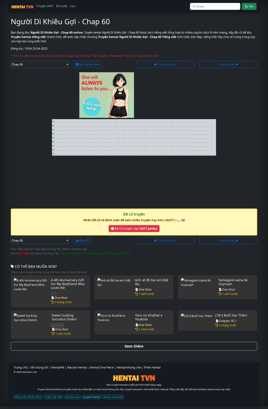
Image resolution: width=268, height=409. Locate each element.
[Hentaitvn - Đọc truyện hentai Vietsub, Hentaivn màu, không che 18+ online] (22, 6)
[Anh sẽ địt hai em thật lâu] (115, 287)
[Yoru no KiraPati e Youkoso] (115, 322)
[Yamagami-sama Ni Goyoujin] (198, 287)
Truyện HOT (44, 6)
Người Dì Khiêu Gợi (43, 21)
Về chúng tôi (39, 367)
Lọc (72, 6)
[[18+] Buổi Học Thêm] (196, 320)
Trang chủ (21, 367)
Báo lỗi (84, 240)
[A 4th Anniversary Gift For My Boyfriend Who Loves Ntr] (31, 291)
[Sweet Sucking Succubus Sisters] (31, 324)
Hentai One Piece (101, 367)
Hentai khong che (128, 367)
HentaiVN (57, 367)
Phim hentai (152, 367)
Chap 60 (96, 21)
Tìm (251, 6)
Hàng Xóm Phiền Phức (28, 397)
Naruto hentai (77, 367)
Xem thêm (134, 346)
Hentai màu (72, 397)
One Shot (61, 298)
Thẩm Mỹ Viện (53, 397)
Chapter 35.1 (227, 321)
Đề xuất (61, 6)
